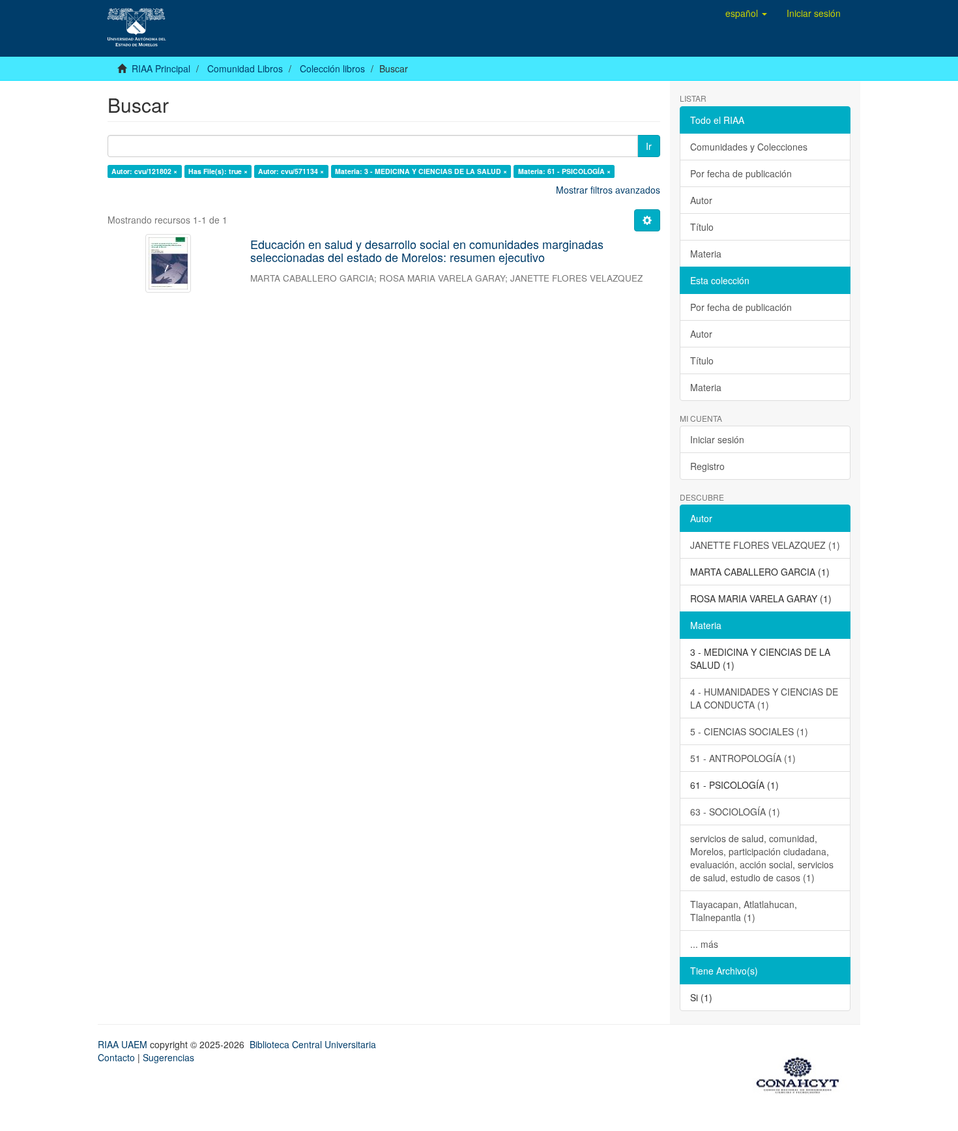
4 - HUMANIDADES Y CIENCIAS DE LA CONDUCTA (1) (764, 698)
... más (704, 943)
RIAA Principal (161, 68)
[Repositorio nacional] (801, 1073)
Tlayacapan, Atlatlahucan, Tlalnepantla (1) (743, 911)
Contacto (116, 1057)
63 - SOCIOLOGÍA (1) (735, 811)
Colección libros (332, 68)
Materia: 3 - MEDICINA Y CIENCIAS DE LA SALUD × (421, 171)
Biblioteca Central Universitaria (313, 1044)
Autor (701, 200)
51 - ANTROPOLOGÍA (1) (743, 758)
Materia (705, 253)
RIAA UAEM (124, 1044)
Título (702, 226)
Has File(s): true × (218, 171)
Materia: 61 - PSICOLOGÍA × (564, 171)
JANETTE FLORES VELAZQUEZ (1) (765, 544)
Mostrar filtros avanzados (608, 189)
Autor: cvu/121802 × (144, 171)
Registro (707, 466)
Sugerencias (168, 1057)
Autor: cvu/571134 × (291, 171)
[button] (746, 13)
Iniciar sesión (717, 439)
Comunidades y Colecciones (748, 146)
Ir (649, 146)
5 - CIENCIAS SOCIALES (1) (749, 731)
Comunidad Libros (245, 68)
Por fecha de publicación (741, 173)
